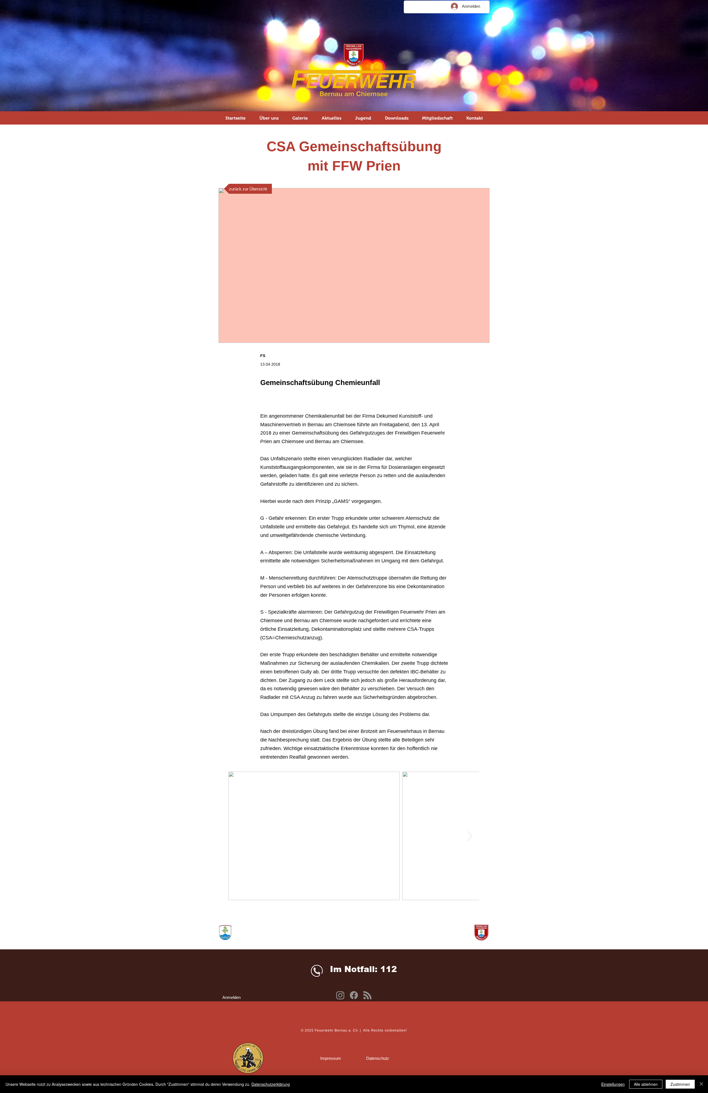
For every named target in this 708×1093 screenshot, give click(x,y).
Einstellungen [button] (613, 1084)
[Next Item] (470, 836)
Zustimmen (680, 1084)
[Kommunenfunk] (367, 995)
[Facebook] (353, 995)
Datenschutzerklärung (270, 1084)
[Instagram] (340, 995)
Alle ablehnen (646, 1084)
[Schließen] (701, 1084)
